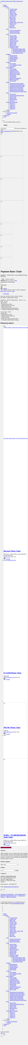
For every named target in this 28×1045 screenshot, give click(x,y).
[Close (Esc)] (5, 1035)
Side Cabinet (13, 66)
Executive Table (13, 37)
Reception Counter (14, 46)
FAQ (5, 116)
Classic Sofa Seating (14, 31)
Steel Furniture (10, 67)
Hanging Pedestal (14, 58)
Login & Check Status (12, 112)
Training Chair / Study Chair (16, 22)
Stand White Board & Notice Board (18, 91)
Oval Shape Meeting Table (19, 51)
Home (5, 5)
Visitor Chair (13, 21)
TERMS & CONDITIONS (7, 894)
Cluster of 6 (12, 107)
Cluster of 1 (12, 103)
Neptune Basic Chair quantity (8, 282)
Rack (8, 92)
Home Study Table (14, 41)
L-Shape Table (13, 38)
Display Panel (13, 98)
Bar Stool (12, 26)
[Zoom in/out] (1, 1035)
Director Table (13, 35)
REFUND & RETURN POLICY (9, 895)
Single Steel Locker (14, 71)
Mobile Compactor (14, 79)
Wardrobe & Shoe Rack (15, 78)
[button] (4, 288)
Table (8, 34)
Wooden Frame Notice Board (16, 90)
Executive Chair (13, 9)
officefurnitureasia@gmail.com (11, 886)
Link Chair (12, 25)
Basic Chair (12, 17)
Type (3, 279)
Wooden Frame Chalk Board (16, 89)
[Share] (4, 1035)
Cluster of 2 (12, 104)
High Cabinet (13, 63)
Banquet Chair (13, 23)
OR (1, 286)
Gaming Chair (13, 15)
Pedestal (8, 54)
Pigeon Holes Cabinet (15, 74)
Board (8, 82)
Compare (9, 114)
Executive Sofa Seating (15, 30)
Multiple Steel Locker (15, 73)
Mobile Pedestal (13, 55)
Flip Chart (12, 100)
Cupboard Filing (13, 70)
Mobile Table (13, 45)
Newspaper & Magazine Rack (17, 95)
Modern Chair (13, 13)
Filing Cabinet (13, 69)
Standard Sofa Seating (15, 33)
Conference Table (14, 47)
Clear (15, 280)
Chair (8, 7)
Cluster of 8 (12, 108)
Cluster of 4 (12, 106)
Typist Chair (12, 19)
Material (3, 280)
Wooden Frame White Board (16, 87)
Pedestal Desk (13, 61)
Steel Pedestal (13, 77)
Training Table (13, 42)
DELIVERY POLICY (20, 894)
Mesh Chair (12, 11)
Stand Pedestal (13, 59)
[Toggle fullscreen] (2, 1035)
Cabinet (8, 62)
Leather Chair (13, 10)
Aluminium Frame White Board (17, 85)
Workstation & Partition (12, 102)
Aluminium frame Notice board (17, 86)
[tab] (15, 293)
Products (6, 6)
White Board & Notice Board (16, 83)
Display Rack (13, 94)
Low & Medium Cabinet (15, 65)
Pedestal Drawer (13, 57)
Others (8, 110)
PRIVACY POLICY (11, 897)
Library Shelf (13, 81)
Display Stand (13, 96)
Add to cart (3, 285)
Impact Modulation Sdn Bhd (17, 903)
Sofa (8, 29)
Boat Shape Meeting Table (19, 49)
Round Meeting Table (18, 53)
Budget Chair (13, 18)
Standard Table (13, 39)
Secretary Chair (13, 14)
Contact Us (6, 115)
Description (6, 293)
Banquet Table (13, 43)
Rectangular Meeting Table (19, 50)
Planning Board (13, 99)
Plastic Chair (13, 27)
